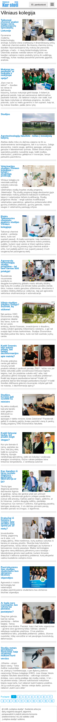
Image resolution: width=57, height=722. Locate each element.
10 (15, 701)
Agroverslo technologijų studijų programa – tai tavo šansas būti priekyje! (10, 266)
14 (40, 701)
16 (52, 701)
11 (21, 701)
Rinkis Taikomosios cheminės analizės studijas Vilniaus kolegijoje (10, 221)
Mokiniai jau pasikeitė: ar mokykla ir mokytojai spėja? (7, 73)
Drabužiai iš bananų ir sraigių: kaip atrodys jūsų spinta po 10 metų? (8, 523)
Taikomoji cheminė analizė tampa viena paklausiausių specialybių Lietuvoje (10, 25)
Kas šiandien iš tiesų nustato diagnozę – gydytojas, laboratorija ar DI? (9, 476)
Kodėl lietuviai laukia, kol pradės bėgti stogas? (8, 436)
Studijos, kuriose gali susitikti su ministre (7, 398)
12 (27, 701)
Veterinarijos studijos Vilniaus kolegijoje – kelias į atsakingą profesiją (10, 171)
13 (34, 701)
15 (46, 701)
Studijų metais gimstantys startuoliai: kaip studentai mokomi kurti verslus (9, 653)
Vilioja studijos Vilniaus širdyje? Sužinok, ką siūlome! (10, 306)
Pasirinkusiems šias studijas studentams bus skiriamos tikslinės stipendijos (10, 572)
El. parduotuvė (38, 4)
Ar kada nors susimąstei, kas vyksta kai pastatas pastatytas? (9, 607)
